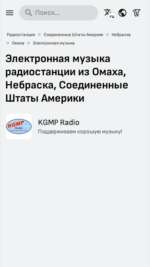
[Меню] (9, 12)
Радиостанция (21, 34)
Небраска (121, 34)
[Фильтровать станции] (136, 12)
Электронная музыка (54, 43)
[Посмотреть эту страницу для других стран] (122, 12)
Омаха (18, 43)
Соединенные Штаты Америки (73, 34)
